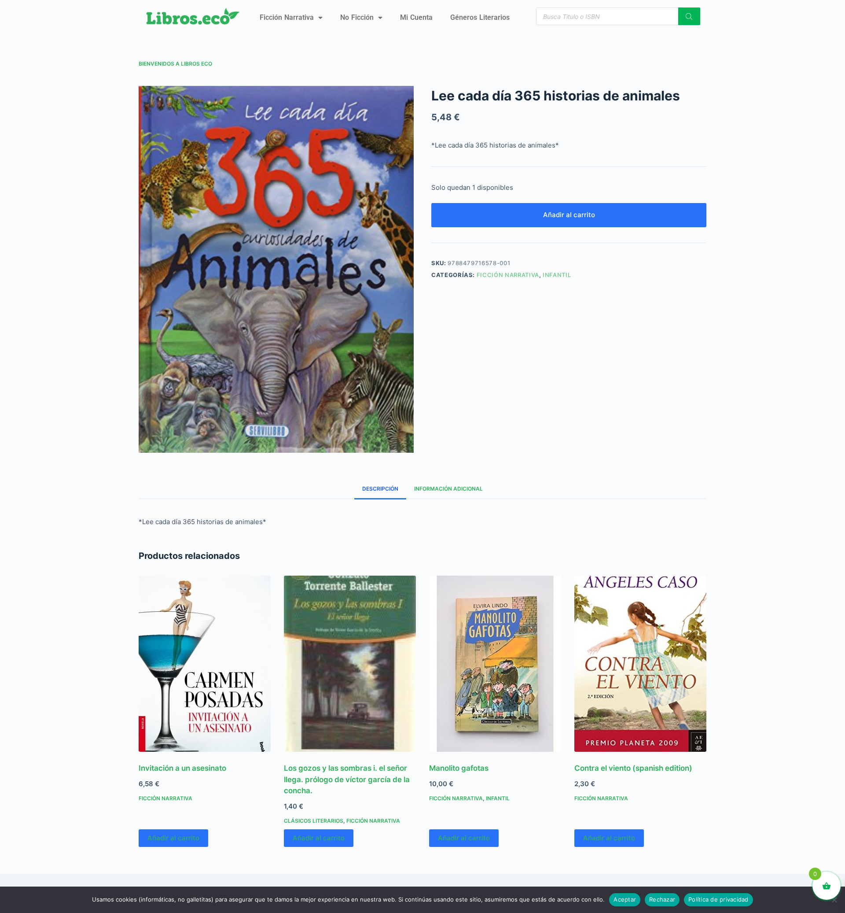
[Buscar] (689, 16)
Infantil (557, 274)
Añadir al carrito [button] (173, 838)
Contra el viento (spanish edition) (633, 768)
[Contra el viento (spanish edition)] (640, 664)
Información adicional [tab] (448, 488)
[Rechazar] (834, 899)
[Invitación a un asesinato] (205, 664)
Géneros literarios (480, 17)
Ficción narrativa (287, 17)
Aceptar (625, 899)
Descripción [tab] (380, 488)
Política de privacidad (718, 899)
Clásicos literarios (313, 820)
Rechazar (662, 899)
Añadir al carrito (569, 215)
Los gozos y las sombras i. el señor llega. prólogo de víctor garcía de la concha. (347, 779)
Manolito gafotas (459, 768)
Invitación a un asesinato (182, 768)
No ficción (357, 17)
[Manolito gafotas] (495, 664)
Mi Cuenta (416, 17)
